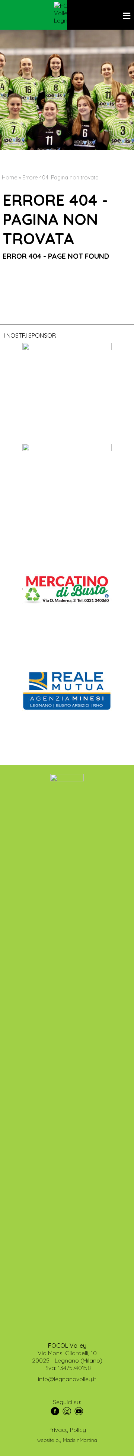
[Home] (67, 13)
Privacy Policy (67, 1429)
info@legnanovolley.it (67, 1379)
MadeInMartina (80, 1440)
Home (9, 177)
